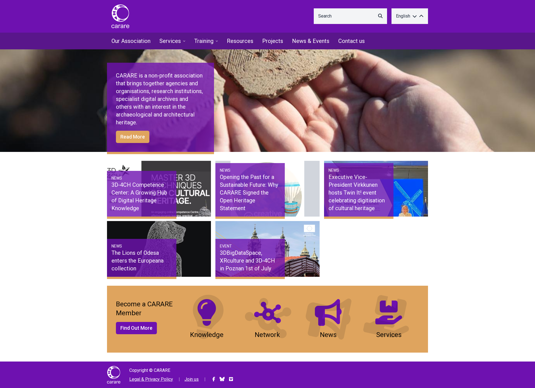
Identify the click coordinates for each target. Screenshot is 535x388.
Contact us (351, 41)
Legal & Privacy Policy (151, 379)
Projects (272, 41)
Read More (132, 137)
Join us (191, 379)
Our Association (130, 41)
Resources (240, 41)
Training (203, 41)
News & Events (310, 41)
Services (170, 41)
